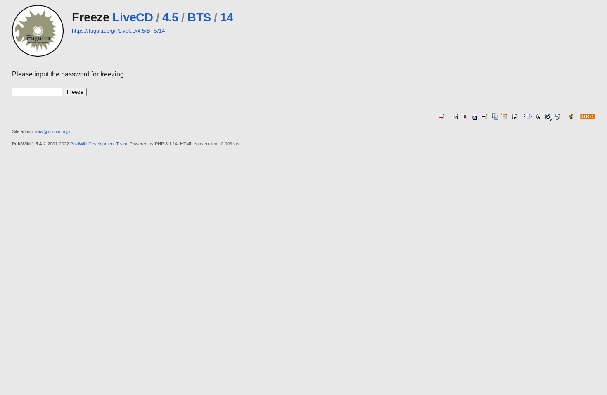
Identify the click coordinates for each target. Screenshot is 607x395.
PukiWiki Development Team (98, 143)
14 (226, 17)
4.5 (170, 17)
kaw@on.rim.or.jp (52, 131)
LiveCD (132, 17)
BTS (199, 17)
